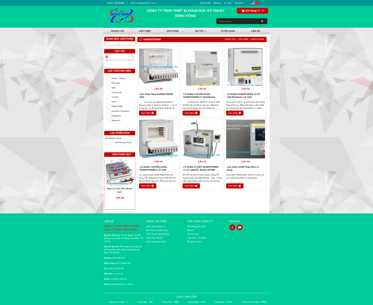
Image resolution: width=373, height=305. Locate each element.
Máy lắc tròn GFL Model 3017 (119, 190)
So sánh (228, 3)
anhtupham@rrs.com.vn (147, 3)
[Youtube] (240, 227)
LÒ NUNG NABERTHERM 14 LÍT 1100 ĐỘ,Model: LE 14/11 (243, 95)
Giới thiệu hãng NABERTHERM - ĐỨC (157, 95)
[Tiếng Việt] (257, 3)
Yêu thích (238, 3)
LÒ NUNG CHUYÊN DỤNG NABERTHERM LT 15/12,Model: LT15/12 (199, 96)
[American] (252, 3)
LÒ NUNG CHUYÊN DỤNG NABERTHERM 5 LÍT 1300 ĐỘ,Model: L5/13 (153, 169)
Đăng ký (217, 3)
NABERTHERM (257, 39)
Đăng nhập (205, 3)
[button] (132, 181)
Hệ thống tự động (113, 138)
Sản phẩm (243, 39)
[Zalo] (232, 227)
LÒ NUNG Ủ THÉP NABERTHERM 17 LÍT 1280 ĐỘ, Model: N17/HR (200, 168)
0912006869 (119, 3)
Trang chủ (229, 39)
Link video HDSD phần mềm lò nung (243, 168)
